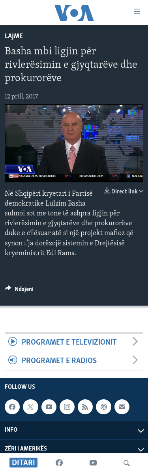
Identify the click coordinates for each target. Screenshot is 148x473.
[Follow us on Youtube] (48, 406)
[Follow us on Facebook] (12, 406)
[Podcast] (103, 406)
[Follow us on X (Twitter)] (30, 406)
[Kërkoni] (127, 463)
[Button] (19, 291)
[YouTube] (93, 463)
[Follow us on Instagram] (67, 406)
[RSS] (85, 406)
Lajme (14, 36)
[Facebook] (59, 463)
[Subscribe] (121, 406)
